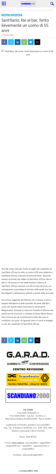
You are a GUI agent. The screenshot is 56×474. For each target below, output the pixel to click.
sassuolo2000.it (31, 443)
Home (3, 10)
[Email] (37, 42)
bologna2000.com (13, 446)
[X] (11, 42)
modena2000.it (28, 449)
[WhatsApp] (24, 42)
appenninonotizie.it (41, 446)
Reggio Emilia (16, 15)
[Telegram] (31, 42)
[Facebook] (4, 42)
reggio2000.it (45, 443)
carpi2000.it (27, 446)
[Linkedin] (17, 42)
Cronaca (11, 10)
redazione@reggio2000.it (33, 455)
